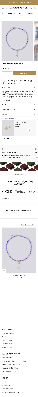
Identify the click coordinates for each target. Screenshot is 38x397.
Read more (6, 100)
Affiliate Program (7, 389)
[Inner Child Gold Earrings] (8, 128)
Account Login (7, 340)
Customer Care (7, 347)
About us (5, 382)
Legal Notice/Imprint (9, 371)
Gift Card (5, 337)
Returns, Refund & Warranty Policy (14, 361)
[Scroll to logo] (6, 191)
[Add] (28, 129)
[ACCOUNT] (31, 8)
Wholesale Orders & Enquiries (12, 392)
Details (4, 105)
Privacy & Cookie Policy (10, 368)
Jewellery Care (7, 344)
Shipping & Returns (8, 109)
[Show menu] (2, 8)
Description (6, 87)
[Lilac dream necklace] (19, 250)
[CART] (35, 8)
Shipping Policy (7, 357)
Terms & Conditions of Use (11, 364)
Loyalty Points (6, 385)
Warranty (5, 114)
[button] (7, 8)
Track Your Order (8, 333)
